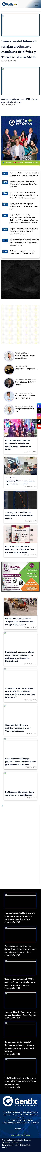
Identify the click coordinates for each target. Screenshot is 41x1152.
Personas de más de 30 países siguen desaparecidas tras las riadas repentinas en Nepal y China (20, 949)
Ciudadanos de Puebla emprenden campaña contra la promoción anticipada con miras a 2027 (20, 916)
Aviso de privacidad (23, 1145)
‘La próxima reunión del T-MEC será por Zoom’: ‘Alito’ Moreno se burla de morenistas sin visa (20, 982)
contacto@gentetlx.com (20, 1135)
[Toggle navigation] (37, 4)
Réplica (4, 1147)
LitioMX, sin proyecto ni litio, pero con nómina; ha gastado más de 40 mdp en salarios (20, 1081)
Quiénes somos (7, 1145)
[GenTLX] (20, 1106)
